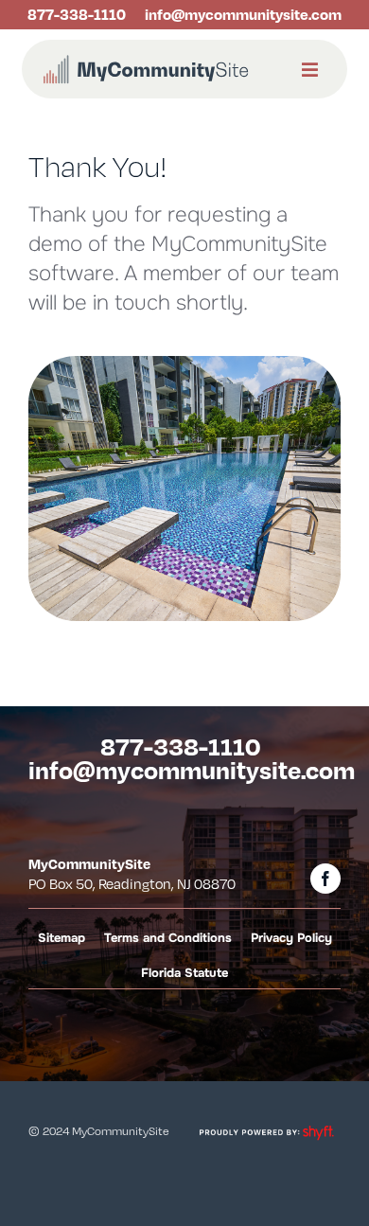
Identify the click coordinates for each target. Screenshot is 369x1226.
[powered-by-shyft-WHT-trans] (266, 1126)
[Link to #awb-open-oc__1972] (309, 70)
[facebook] (325, 878)
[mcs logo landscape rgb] (146, 59)
